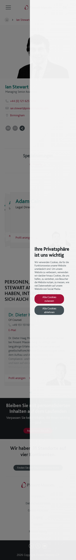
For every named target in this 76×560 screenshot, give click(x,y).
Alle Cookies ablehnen (49, 310)
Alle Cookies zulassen (49, 298)
